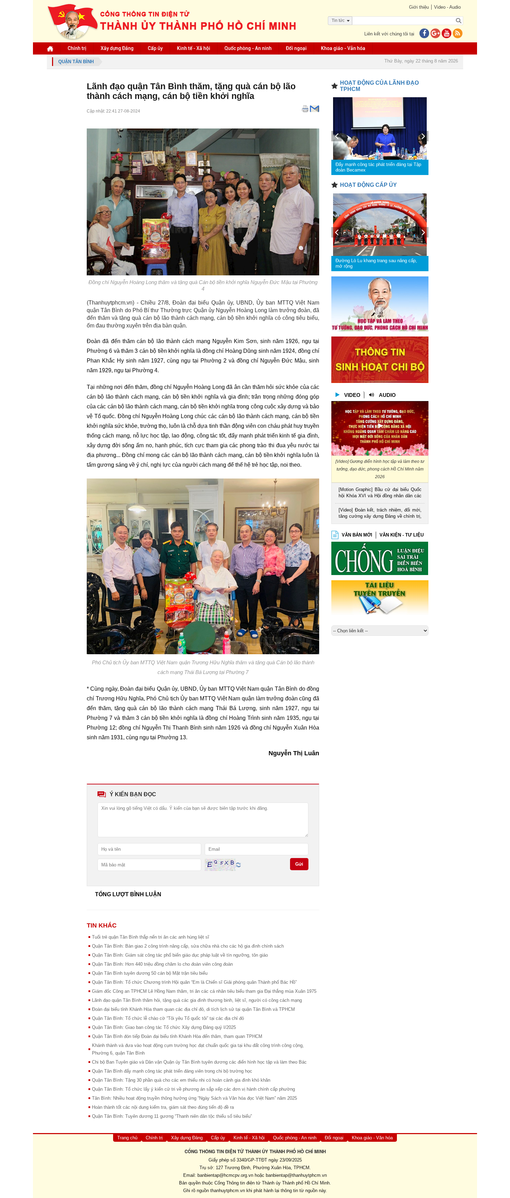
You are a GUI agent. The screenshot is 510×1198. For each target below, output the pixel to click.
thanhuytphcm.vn (227, 1190)
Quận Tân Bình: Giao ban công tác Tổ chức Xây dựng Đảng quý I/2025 (164, 1027)
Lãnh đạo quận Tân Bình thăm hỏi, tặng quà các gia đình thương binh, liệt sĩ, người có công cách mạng (197, 1000)
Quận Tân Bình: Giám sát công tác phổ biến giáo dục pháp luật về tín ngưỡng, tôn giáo (180, 955)
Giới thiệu (419, 7)
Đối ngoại (296, 48)
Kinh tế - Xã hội (193, 48)
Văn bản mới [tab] (357, 535)
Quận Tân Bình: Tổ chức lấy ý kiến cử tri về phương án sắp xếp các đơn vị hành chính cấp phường (193, 1089)
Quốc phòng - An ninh (248, 48)
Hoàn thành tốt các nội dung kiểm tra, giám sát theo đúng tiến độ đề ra (163, 1107)
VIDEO (352, 395)
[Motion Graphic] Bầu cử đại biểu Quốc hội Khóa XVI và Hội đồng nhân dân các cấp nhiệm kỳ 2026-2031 (380, 493)
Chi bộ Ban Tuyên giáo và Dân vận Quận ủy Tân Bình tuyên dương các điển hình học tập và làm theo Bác (199, 1062)
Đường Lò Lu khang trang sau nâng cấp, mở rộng (376, 263)
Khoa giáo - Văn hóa (343, 48)
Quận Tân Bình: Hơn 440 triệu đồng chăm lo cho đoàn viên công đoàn (162, 964)
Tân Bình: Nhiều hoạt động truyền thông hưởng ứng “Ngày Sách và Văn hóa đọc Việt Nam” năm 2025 (194, 1098)
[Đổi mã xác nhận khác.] (238, 864)
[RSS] (457, 33)
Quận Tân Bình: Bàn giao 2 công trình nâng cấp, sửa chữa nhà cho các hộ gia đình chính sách (188, 946)
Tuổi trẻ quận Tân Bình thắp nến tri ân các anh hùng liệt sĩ (150, 937)
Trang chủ (127, 1137)
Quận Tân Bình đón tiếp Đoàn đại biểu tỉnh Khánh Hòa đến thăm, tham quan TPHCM (177, 1036)
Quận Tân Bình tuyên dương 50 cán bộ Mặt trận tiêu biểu (149, 973)
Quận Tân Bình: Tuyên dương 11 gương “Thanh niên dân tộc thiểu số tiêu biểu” (172, 1116)
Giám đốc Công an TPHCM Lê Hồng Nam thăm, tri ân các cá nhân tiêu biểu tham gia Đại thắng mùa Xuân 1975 (204, 991)
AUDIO (387, 395)
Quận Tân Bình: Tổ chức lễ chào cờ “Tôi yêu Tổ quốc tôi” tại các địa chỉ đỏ (168, 1018)
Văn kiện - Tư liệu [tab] (402, 535)
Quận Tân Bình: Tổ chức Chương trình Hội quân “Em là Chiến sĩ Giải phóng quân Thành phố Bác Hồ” (194, 982)
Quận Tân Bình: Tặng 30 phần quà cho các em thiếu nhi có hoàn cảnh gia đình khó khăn (181, 1080)
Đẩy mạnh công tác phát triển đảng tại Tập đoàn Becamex (378, 167)
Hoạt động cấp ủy (368, 185)
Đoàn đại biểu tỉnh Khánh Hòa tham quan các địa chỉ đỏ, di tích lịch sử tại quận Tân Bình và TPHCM (193, 1009)
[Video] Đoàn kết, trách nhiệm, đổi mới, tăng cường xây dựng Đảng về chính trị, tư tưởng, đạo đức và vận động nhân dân (380, 513)
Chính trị (77, 48)
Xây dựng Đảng (117, 48)
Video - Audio (447, 7)
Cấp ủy (155, 48)
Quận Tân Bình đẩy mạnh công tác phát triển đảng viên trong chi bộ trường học (172, 1071)
